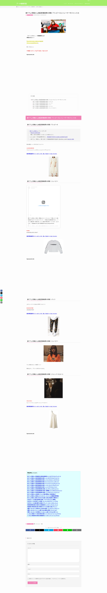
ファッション (37, 523)
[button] (30, 530)
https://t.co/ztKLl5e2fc (35, 132)
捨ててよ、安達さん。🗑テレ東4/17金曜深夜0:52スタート (39, 225)
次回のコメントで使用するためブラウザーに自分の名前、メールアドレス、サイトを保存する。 (47, 578)
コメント (29, 547)
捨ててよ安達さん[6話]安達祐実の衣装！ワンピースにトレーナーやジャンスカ (48, 99)
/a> (42, 512)
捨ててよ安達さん (30, 523)
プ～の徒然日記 (21, 3)
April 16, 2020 (71, 139)
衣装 (42, 523)
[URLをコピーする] (76, 530)
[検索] (90, 0)
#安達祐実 (49, 136)
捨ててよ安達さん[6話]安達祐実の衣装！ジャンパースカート (44, 107)
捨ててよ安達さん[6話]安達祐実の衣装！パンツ (42, 104)
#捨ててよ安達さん (34, 131)
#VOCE (53, 136)
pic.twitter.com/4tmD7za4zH (61, 136)
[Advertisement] (53, 64)
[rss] (88, 0)
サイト (29, 574)
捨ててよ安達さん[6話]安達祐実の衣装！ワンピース (43, 101)
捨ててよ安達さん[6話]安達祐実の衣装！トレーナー (43, 103)
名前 (29, 564)
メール (29, 569)
